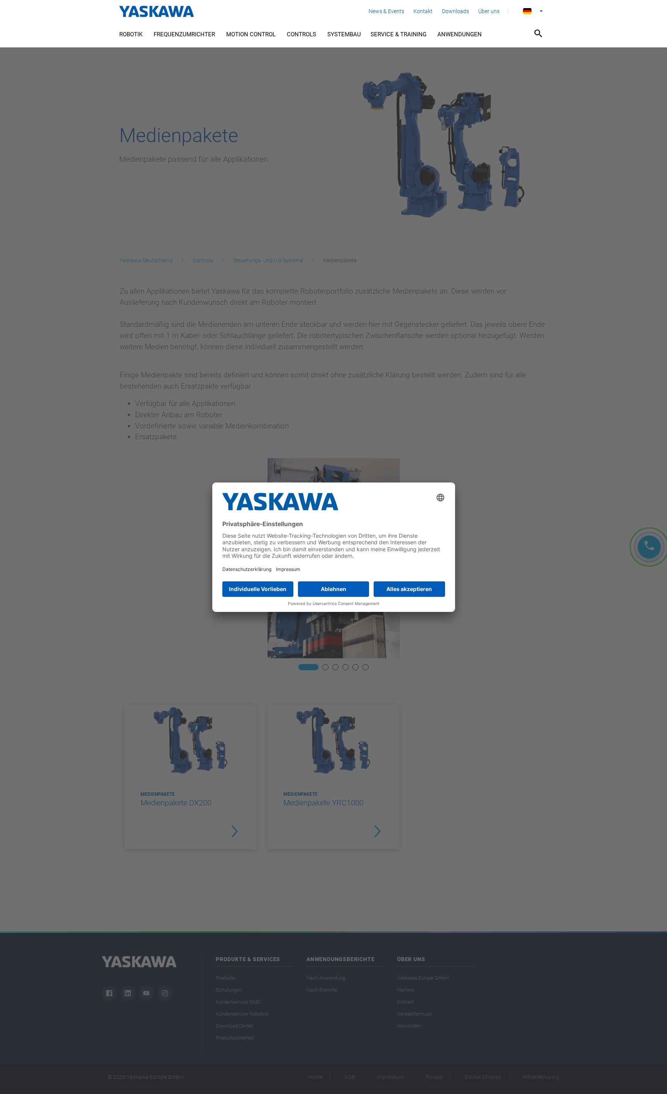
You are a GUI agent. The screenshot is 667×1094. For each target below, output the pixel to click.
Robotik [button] (130, 34)
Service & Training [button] (399, 34)
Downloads (455, 11)
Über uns (488, 11)
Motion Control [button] (251, 34)
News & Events (386, 11)
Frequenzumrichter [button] (184, 34)
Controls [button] (301, 34)
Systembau (344, 34)
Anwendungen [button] (459, 34)
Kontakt (423, 11)
